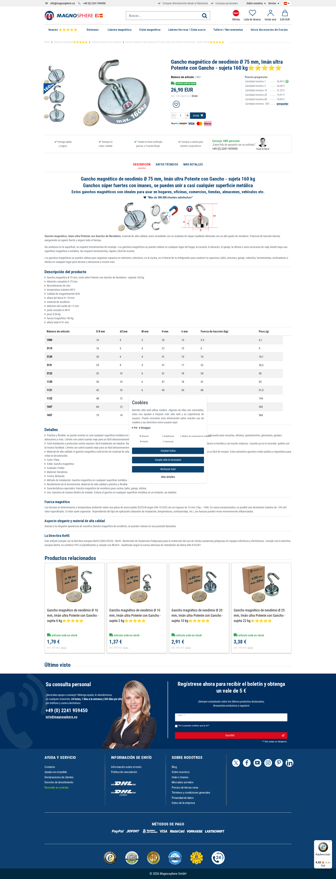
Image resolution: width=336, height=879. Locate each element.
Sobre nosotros (255, 3)
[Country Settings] (287, 2)
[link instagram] (268, 763)
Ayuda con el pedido (56, 772)
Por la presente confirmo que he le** (193, 725)
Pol (136, 427)
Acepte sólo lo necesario (168, 459)
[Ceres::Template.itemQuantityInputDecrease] (173, 116)
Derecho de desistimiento (59, 782)
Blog (174, 767)
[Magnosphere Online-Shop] (74, 15)
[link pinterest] (279, 763)
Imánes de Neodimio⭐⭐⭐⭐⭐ (71, 42)
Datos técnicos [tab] (167, 164)
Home (47, 42)
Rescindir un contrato (57, 787)
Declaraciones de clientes (59, 777)
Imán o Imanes (180, 777)
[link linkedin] (289, 763)
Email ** (182, 715)
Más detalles (168, 476)
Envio (195, 95)
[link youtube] (257, 763)
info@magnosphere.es (62, 3)
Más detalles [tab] (193, 164)
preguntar (282, 103)
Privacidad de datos (183, 798)
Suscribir (229, 735)
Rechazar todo (168, 469)
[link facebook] (247, 763)
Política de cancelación (124, 772)
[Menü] (329, 842)
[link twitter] (236, 763)
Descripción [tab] (141, 164)
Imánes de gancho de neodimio (106, 42)
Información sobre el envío (126, 767)
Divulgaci (145, 427)
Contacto (50, 767)
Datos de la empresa (183, 803)
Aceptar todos (168, 450)
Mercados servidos (182, 782)
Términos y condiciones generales (191, 792)
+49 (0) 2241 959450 (94, 3)
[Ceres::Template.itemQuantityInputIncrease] (187, 116)
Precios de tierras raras (185, 787)
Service (272, 3)
